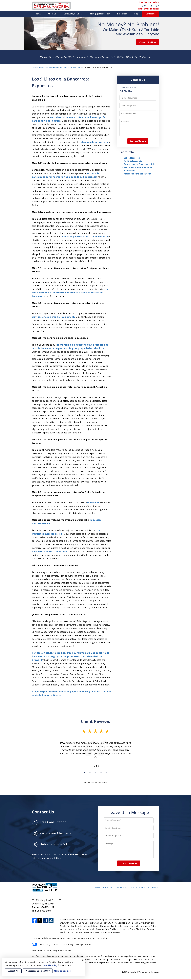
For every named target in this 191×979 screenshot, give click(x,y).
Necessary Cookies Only (38, 971)
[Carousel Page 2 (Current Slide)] (90, 772)
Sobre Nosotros (132, 157)
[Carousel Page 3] (95, 772)
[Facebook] (34, 920)
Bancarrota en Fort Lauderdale (139, 164)
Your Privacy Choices (48, 944)
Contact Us (150, 14)
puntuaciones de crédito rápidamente (53, 316)
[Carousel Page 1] (84, 772)
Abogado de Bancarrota (48, 67)
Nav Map (155, 887)
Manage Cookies (83, 944)
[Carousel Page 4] (101, 772)
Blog (136, 14)
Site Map (133, 887)
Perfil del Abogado (133, 161)
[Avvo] (51, 920)
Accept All (13, 971)
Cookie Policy (67, 944)
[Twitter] (39, 920)
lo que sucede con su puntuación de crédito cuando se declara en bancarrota (70, 293)
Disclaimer (107, 887)
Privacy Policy (120, 887)
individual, (93, 502)
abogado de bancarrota (94, 141)
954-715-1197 (150, 5)
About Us (52, 14)
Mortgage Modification (100, 14)
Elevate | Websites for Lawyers (140, 972)
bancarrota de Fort (43, 551)
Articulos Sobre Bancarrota (71, 67)
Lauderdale (60, 551)
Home (38, 14)
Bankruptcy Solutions (73, 14)
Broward (37, 659)
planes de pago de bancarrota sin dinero (84, 236)
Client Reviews (95, 721)
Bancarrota (122, 14)
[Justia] (45, 920)
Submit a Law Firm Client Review (95, 782)
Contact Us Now (147, 42)
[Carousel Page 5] (106, 772)
